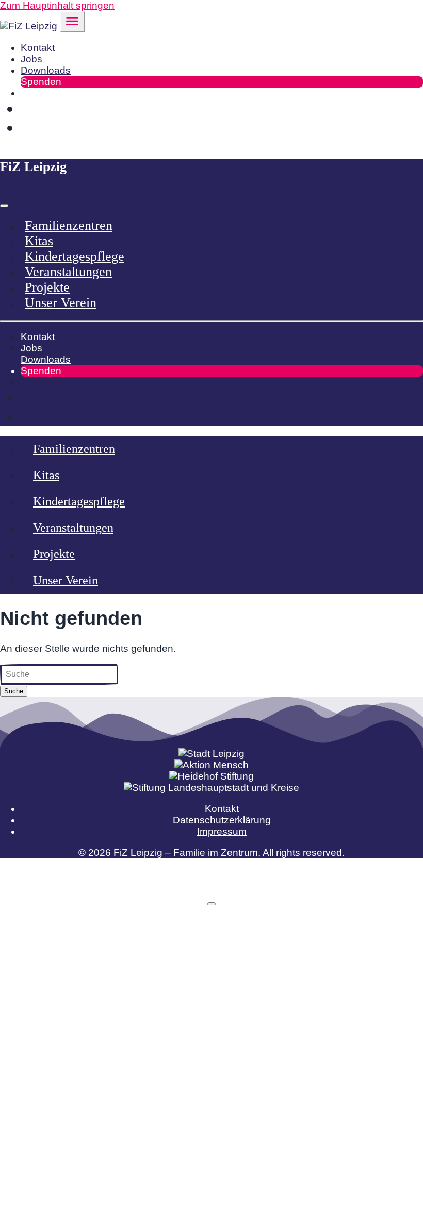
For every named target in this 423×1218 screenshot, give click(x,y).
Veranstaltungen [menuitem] (68, 271)
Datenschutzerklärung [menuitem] (222, 820)
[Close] (4, 205)
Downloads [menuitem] (46, 70)
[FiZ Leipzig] (30, 26)
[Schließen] (211, 903)
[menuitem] (24, 93)
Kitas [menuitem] (39, 240)
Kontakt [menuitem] (38, 47)
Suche (13, 691)
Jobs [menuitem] (31, 59)
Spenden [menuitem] (41, 81)
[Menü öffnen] (72, 21)
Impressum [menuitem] (222, 831)
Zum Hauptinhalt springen (57, 5)
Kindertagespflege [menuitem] (74, 256)
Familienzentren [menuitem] (68, 225)
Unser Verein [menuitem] (60, 302)
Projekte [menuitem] (47, 287)
